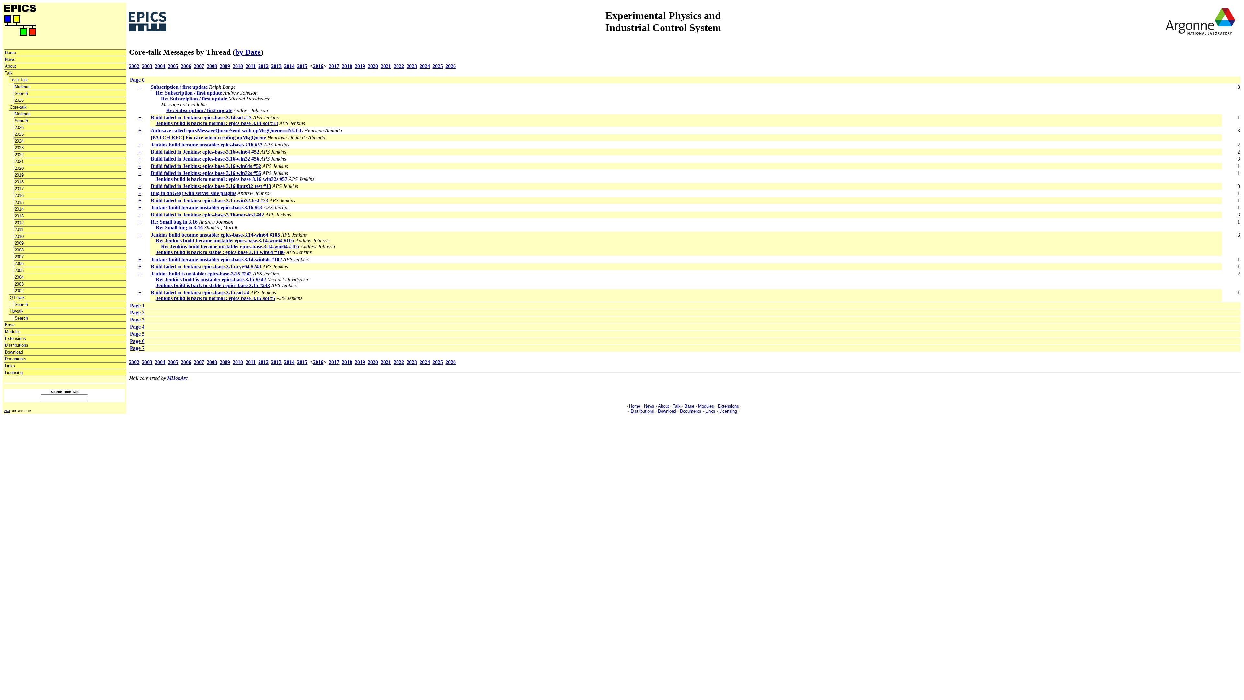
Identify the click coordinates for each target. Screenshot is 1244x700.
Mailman (22, 86)
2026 (19, 100)
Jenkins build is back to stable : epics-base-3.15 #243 (213, 285)
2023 (19, 148)
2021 (19, 161)
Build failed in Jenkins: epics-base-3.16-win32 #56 (205, 159)
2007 (19, 256)
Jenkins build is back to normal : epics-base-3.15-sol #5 (215, 298)
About (10, 66)
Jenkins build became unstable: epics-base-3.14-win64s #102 (216, 259)
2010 (19, 236)
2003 (19, 284)
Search (21, 93)
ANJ (7, 411)
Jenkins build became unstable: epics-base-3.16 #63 (206, 207)
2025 (19, 134)
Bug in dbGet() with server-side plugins (193, 193)
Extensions (15, 338)
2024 (19, 141)
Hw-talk (17, 311)
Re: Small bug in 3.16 (174, 222)
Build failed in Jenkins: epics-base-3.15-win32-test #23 (209, 200)
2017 (19, 188)
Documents (15, 358)
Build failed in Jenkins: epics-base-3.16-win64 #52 (205, 152)
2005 (19, 270)
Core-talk (18, 107)
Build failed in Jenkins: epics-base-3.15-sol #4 (200, 292)
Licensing (14, 372)
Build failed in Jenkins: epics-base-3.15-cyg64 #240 (206, 266)
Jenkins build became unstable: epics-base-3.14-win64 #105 (215, 235)
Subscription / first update (179, 87)
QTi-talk (17, 297)
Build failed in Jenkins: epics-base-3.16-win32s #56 (206, 173)
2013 (19, 216)
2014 (19, 209)
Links (10, 365)
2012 (19, 222)
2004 (19, 277)
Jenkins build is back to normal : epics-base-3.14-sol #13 (217, 123)
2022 (19, 154)
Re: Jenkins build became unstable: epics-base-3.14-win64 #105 (225, 240)
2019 (19, 175)
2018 (19, 182)
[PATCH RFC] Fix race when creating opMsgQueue (208, 137)
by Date (248, 52)
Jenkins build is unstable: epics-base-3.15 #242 (201, 273)
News (10, 59)
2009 (19, 243)
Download (14, 352)
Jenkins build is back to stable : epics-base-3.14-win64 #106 (220, 252)
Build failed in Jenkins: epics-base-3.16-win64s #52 (206, 166)
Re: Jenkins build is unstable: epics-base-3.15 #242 (211, 279)
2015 (19, 202)
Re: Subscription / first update (189, 93)
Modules (13, 331)
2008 (19, 250)
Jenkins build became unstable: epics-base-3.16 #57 (206, 144)
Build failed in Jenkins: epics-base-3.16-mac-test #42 (207, 214)
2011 (19, 229)
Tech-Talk (19, 79)
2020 (19, 168)
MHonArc (177, 378)
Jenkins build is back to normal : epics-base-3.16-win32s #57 (221, 179)
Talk (9, 73)
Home (10, 52)
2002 (19, 290)
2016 (19, 195)
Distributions (16, 345)
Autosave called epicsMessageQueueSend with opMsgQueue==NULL (227, 130)
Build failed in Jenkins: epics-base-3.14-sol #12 (201, 117)
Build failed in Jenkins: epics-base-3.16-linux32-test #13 (211, 186)
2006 (19, 263)
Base (10, 324)
